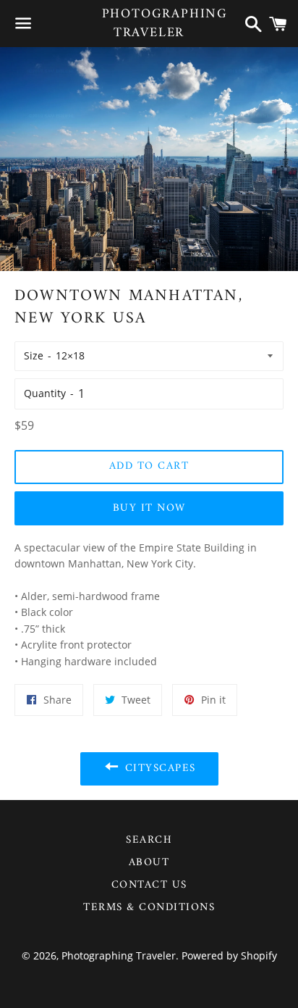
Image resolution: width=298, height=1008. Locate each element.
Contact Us (149, 885)
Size (33, 355)
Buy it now (149, 508)
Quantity (45, 393)
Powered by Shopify (229, 955)
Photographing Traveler (149, 23)
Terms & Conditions (149, 907)
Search (149, 840)
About (149, 862)
